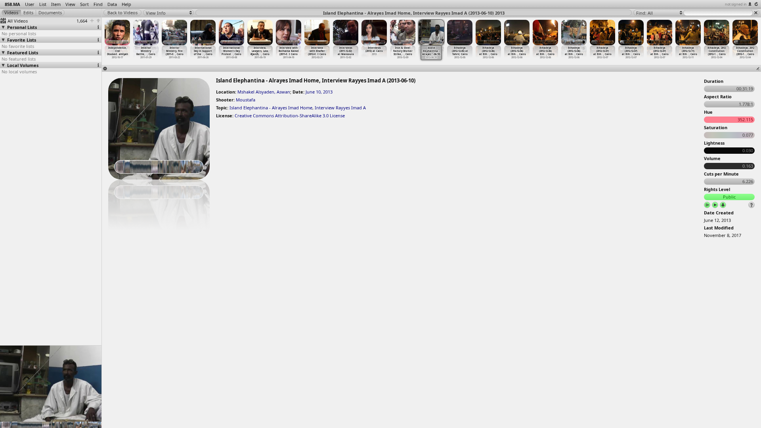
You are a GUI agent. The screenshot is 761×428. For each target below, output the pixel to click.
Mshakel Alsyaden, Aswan (263, 92)
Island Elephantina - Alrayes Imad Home (270, 108)
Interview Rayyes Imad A (340, 108)
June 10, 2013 (319, 92)
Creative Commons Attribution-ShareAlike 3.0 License (290, 115)
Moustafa (245, 100)
